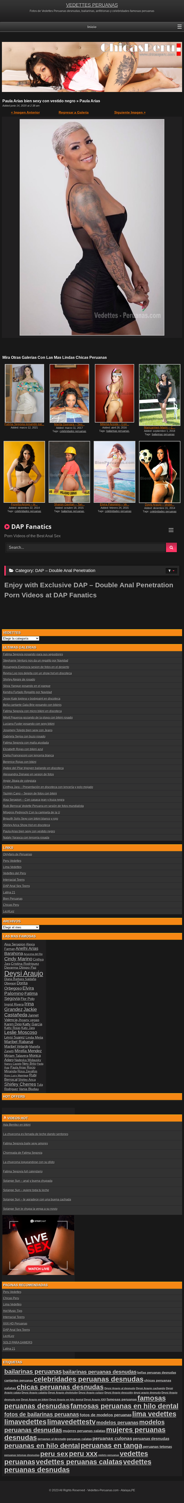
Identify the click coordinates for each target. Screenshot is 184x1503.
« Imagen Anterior (25, 112)
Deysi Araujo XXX (95, 1399)
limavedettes (25, 1422)
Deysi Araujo (23, 973)
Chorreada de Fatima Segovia (22, 1152)
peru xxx (83, 1453)
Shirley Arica (27, 1079)
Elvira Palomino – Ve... (114, 504)
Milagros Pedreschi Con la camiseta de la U (31, 812)
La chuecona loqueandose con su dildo (29, 1162)
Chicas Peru (11, 905)
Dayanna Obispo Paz (20, 967)
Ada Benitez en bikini (17, 1124)
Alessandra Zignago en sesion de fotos (28, 774)
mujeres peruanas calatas (84, 1431)
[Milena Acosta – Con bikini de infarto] (114, 393)
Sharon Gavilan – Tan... (69, 504)
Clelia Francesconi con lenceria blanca (28, 755)
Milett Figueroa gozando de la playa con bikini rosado (38, 717)
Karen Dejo (13, 1024)
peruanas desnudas (151, 1438)
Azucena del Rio (33, 954)
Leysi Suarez (14, 1037)
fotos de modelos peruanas (106, 1414)
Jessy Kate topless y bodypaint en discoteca (31, 698)
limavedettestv (71, 1422)
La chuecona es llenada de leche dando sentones (35, 1134)
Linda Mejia (34, 1037)
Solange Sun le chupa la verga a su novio (30, 1209)
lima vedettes (154, 1414)
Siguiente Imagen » (130, 112)
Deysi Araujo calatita (34, 1392)
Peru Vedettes (12, 861)
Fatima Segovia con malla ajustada (26, 742)
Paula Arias (18, 1067)
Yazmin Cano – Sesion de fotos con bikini (30, 793)
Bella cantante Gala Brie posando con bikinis (32, 705)
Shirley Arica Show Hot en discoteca (26, 825)
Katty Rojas (12, 1028)
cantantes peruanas (18, 1380)
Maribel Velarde (16, 1046)
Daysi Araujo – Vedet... (159, 504)
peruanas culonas (112, 1438)
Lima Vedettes (12, 867)
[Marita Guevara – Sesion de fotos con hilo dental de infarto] (69, 393)
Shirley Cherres (20, 1084)
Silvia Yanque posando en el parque (27, 686)
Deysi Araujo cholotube (63, 1392)
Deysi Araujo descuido (118, 1392)
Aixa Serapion (14, 944)
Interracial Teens (14, 879)
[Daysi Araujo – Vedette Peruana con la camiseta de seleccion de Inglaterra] (159, 472)
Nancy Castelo (13, 1063)
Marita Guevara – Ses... (69, 424)
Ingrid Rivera (14, 1004)
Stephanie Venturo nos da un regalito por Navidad (35, 660)
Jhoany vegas (28, 1020)
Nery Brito (29, 1063)
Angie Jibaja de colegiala (19, 781)
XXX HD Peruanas (15, 1323)
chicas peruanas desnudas (60, 1387)
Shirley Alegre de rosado (19, 679)
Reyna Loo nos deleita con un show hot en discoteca (37, 673)
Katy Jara (28, 1028)
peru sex (54, 1453)
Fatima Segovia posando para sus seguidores (33, 654)
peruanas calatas (79, 1439)
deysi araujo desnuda (147, 1392)
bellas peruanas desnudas (156, 1372)
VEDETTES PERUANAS (92, 5)
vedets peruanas (108, 1455)
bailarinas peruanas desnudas (100, 1372)
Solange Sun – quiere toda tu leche (26, 1190)
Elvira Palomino (19, 991)
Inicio (92, 27)
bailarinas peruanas (117, 430)
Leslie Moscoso (20, 1032)
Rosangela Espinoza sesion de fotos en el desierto (36, 667)
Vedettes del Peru (14, 873)
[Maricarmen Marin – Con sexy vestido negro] (159, 395)
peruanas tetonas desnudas (22, 1455)
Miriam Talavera (16, 1055)
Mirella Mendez (28, 1051)
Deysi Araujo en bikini (35, 1399)
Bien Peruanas (13, 898)
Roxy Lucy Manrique (16, 1075)
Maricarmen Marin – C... (159, 427)
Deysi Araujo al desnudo (119, 1388)
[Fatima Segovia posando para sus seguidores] (24, 393)
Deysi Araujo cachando (150, 1388)
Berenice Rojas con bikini (19, 762)
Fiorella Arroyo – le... (24, 504)
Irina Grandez (19, 1006)
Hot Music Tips (12, 1311)
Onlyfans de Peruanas (17, 854)
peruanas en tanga (111, 1445)
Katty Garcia (32, 1024)
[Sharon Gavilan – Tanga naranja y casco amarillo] (69, 472)
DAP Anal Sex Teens (16, 886)
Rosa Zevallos (27, 1071)
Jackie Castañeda (20, 1012)
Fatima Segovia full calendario (23, 1171)
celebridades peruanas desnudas (89, 1379)
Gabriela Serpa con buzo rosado (24, 736)
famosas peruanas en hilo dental (124, 1406)
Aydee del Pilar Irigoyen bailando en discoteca (33, 768)
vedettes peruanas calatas (79, 1462)
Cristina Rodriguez (25, 964)
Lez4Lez (8, 911)
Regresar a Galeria (74, 112)
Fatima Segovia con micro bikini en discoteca (32, 711)
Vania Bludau (29, 1089)
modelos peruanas (117, 1422)
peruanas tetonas (157, 1447)
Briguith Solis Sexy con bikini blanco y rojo (30, 818)
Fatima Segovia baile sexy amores (25, 1143)
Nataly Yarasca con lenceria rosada (26, 837)
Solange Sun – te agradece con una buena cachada (37, 1199)
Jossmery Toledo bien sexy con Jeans (27, 730)
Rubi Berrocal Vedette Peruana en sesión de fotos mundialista (43, 806)
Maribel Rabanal (18, 1042)
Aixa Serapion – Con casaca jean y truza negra (33, 799)
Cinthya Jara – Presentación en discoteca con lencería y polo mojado (48, 787)
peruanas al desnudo (52, 1439)
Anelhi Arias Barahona (21, 951)
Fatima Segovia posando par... (24, 424)
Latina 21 (9, 892)
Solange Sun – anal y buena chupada (27, 1181)
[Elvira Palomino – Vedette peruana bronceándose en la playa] (114, 472)
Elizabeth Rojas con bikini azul (23, 749)
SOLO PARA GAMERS (17, 1342)
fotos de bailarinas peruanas (41, 1414)
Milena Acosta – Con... (114, 424)
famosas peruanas (122, 1399)
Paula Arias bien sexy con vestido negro (29, 831)
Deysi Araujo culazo (91, 1392)
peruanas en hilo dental (42, 1445)
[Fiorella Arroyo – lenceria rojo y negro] (24, 472)
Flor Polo (27, 999)
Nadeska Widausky (27, 1060)
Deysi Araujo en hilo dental (66, 1399)
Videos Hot (17, 1118)
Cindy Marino (18, 958)
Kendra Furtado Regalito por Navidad (27, 692)
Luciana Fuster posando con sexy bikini (29, 724)
